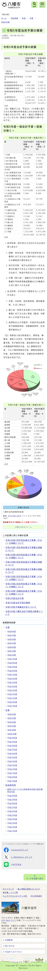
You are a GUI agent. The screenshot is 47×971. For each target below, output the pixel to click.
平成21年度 (12, 698)
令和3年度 (11, 651)
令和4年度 (11, 647)
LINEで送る (16, 864)
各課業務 (9, 940)
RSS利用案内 (36, 896)
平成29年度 (12, 667)
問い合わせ (10, 946)
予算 (31, 18)
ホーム (4, 18)
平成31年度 (12, 659)
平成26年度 (12, 678)
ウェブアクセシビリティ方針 (15, 896)
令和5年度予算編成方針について (21, 607)
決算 (7, 710)
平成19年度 (12, 706)
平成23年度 (12, 690)
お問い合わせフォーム (23, 527)
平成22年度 (12, 694)
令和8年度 (11, 631)
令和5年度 (5, 22)
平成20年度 (12, 702)
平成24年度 (12, 686)
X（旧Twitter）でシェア (21, 857)
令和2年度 (11, 655)
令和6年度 (11, 639)
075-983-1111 (8, 920)
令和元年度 (12, 734)
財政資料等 (10, 785)
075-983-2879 (14, 516)
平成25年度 (12, 682)
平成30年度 (12, 663)
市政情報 (14, 18)
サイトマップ (8, 889)
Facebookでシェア (19, 850)
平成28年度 (12, 671)
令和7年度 (11, 635)
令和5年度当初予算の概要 (17, 603)
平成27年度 (12, 674)
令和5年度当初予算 (14, 598)
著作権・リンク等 (10, 892)
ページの (34, 878)
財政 (24, 18)
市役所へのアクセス (13, 952)
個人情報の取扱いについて (29, 889)
